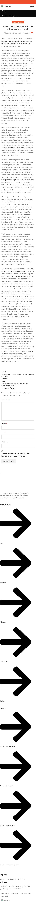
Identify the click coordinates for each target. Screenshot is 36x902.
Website (5, 442)
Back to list (5, 378)
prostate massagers (17, 148)
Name (4, 424)
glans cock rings (10, 180)
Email (4, 433)
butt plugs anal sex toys (22, 44)
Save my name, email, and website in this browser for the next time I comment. (16, 454)
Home (4, 16)
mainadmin (10, 33)
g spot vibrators (26, 41)
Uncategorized (13, 16)
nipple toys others (18, 271)
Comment (5, 400)
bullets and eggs (7, 44)
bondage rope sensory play (11, 41)
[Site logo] (6, 7)
